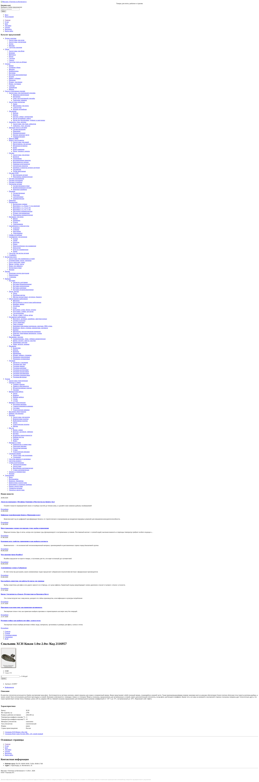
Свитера (12, 86)
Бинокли (16, 157)
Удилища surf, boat (19, 364)
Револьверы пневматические (23, 215)
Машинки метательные (21, 95)
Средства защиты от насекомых (20, 459)
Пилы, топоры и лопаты (21, 151)
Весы (11, 477)
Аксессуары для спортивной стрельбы (22, 93)
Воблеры (16, 351)
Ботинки (12, 53)
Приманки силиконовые (21, 359)
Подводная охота (11, 257)
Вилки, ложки (18, 430)
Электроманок (18, 224)
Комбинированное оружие (22, 187)
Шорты (11, 89)
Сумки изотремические (21, 470)
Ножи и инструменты (16, 140)
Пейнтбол (12, 200)
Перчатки (12, 80)
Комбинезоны (14, 71)
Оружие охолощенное (16, 178)
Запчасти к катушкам (20, 282)
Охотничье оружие (15, 184)
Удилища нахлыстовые (21, 371)
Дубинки (16, 229)
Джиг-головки (18, 324)
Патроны (12, 191)
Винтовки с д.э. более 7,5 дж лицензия (26, 206)
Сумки (15, 450)
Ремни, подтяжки (15, 84)
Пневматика (13, 202)
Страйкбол (12, 255)
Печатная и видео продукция (19, 273)
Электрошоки (17, 233)
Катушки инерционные (21, 286)
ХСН (6, 639)
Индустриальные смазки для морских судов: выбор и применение (25, 528)
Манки (15, 218)
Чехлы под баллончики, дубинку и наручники (29, 120)
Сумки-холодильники (16, 462)
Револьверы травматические (23, 177)
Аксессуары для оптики (21, 155)
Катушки (12, 280)
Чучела (15, 222)
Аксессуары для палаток (21, 417)
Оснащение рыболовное (17, 317)
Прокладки (17, 248)
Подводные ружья (15, 268)
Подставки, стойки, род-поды (23, 311)
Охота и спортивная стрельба (15, 91)
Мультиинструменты (20, 146)
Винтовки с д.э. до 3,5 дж (22, 208)
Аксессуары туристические (18, 381)
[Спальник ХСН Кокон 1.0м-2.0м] (8, 667)
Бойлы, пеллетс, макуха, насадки (24, 340)
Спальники (17, 457)
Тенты (15, 422)
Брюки (11, 65)
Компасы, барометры (16, 481)
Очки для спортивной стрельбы (24, 98)
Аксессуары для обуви (16, 51)
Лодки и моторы (10, 38)
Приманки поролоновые (21, 357)
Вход (6, 15)
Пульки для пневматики (21, 213)
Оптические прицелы (20, 166)
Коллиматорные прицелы (22, 160)
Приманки (16, 220)
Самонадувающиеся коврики (23, 406)
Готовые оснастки (19, 320)
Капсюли (16, 242)
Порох (15, 244)
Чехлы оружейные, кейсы (22, 118)
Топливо (16, 390)
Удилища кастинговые (21, 370)
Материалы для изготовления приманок (27, 331)
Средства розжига (15, 461)
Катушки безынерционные (22, 284)
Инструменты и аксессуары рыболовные (27, 302)
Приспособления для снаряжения (24, 246)
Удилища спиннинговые (21, 375)
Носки (11, 56)
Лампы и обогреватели (21, 386)
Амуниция (12, 111)
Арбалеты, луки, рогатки (17, 122)
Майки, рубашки (15, 78)
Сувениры (12, 277)
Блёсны (15, 350)
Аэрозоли (16, 228)
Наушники (16, 96)
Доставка (8, 25)
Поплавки (16, 335)
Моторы (12, 45)
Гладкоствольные (19, 193)
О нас (7, 22)
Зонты (15, 393)
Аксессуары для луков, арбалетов (24, 124)
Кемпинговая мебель (16, 391)
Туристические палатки (21, 424)
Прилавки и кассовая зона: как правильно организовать (21, 607)
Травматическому (19, 137)
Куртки (11, 76)
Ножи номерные (18, 149)
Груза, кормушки (19, 322)
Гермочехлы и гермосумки (22, 444)
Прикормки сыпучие (20, 342)
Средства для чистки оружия (19, 253)
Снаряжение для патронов (18, 237)
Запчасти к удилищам (20, 362)
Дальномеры (17, 158)
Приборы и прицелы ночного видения (26, 167)
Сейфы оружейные (15, 235)
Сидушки (16, 408)
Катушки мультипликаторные (23, 289)
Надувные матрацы (19, 404)
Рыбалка (8, 279)
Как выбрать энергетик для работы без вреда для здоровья (22, 581)
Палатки (12, 415)
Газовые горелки (19, 384)
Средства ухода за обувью (18, 62)
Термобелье (13, 87)
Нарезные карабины (20, 189)
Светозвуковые (18, 197)
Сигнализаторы (18, 313)
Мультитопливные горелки (22, 388)
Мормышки (17, 353)
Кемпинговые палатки (21, 419)
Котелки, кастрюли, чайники (23, 432)
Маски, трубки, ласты (16, 264)
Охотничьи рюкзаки (20, 448)
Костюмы (12, 73)
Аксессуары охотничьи (17, 102)
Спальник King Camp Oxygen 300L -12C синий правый (24, 734)
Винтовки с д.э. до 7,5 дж (22, 209)
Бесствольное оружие (20, 175)
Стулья (15, 401)
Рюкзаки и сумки (15, 442)
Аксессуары (17, 466)
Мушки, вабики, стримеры (22, 355)
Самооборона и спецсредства (19, 226)
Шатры (15, 426)
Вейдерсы (12, 55)
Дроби (15, 240)
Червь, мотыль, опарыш (21, 344)
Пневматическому (19, 133)
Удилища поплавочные (21, 373)
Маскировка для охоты (21, 106)
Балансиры (17, 348)
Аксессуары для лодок (16, 40)
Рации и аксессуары (16, 486)
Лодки (11, 44)
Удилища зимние (19, 366)
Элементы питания (15, 488)
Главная (7, 20)
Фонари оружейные (20, 109)
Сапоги (11, 60)
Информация (9, 687)
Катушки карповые (19, 288)
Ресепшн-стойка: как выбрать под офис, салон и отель (21, 620)
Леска (15, 293)
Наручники (17, 231)
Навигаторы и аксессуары (18, 483)
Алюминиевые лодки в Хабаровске (14, 568)
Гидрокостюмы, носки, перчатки (20, 260)
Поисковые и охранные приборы (20, 484)
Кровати (16, 395)
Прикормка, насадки (16, 337)
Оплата (7, 27)
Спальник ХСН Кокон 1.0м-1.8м (16, 732)
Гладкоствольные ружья (21, 186)
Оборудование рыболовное (18, 299)
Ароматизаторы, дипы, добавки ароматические (29, 339)
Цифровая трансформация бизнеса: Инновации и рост (20, 515)
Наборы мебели (18, 397)
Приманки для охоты (16, 217)
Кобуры (15, 113)
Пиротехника (13, 275)
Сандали (12, 58)
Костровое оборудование (17, 412)
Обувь (7, 49)
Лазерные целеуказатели (21, 164)
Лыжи (15, 104)
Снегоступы (17, 107)
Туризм (7, 379)
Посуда (11, 428)
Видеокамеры (13, 479)
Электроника (9, 475)
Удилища (12, 361)
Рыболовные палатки (20, 421)
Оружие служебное (15, 182)
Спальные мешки (15, 453)
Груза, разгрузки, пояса (17, 262)
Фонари (11, 269)
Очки (15, 308)
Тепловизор (17, 169)
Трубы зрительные (19, 171)
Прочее (7, 271)
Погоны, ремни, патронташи (23, 116)
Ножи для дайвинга (16, 266)
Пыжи (15, 251)
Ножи (15, 147)
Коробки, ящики (18, 304)
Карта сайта (9, 31)
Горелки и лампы (15, 382)
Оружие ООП (14, 173)
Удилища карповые (19, 368)
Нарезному (17, 131)
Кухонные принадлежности (22, 435)
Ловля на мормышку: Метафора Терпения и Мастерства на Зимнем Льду (28, 502)
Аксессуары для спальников (22, 455)
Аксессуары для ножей (21, 142)
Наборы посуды (18, 437)
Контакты (8, 29)
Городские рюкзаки (19, 446)
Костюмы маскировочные (18, 75)
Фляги (15, 441)
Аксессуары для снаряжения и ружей (22, 259)
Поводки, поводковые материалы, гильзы (27, 333)
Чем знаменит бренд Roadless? (12, 554)
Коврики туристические (17, 402)
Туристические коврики (21, 410)
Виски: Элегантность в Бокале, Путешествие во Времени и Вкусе (25, 594)
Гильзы (15, 238)
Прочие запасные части (21, 135)
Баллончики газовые (20, 204)
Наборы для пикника (16, 413)
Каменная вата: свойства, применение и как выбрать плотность (24, 541)
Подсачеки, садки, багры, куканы (24, 310)
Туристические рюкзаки (21, 452)
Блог (6, 24)
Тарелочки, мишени (20, 100)
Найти (3, 11)
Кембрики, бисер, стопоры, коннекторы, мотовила (30, 328)
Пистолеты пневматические (22, 211)
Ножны (15, 115)
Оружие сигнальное (16, 180)
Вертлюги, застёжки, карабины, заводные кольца (30, 319)
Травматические (18, 198)
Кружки (16, 433)
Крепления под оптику (21, 162)
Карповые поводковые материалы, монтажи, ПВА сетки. (32, 326)
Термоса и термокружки (17, 472)
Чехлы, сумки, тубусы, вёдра (23, 315)
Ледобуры (16, 306)
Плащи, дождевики (15, 82)
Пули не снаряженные (20, 249)
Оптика (11, 153)
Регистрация (9, 17)
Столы (15, 399)
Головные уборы (14, 67)
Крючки (16, 330)
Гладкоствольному (19, 129)
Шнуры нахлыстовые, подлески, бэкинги (27, 297)
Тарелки (16, 439)
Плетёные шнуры (19, 295)
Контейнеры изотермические (23, 468)
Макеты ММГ (14, 138)
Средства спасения (15, 47)
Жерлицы (16, 300)
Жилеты (12, 69)
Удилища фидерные (20, 377)
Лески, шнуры (14, 291)
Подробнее (4, 509)
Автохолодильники (19, 464)
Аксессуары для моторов (17, 42)
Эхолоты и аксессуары (16, 490)
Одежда (7, 64)
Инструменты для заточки (22, 144)
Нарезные (16, 195)
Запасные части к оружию (18, 127)
